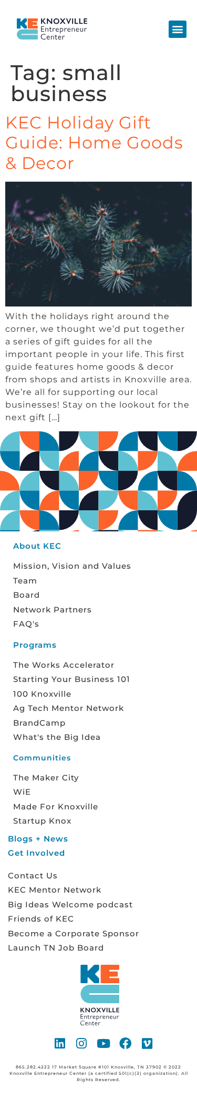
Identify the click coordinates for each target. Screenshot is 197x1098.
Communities (42, 758)
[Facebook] (125, 1043)
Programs (35, 645)
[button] (177, 29)
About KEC (37, 546)
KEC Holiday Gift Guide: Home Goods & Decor (94, 142)
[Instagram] (82, 1043)
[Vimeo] (147, 1043)
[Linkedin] (60, 1043)
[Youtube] (104, 1043)
